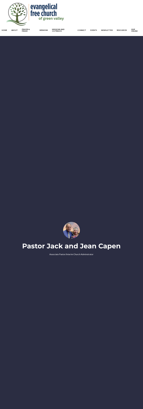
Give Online (134, 30)
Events (93, 30)
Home (4, 30)
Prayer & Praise (26, 30)
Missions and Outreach (58, 30)
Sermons (43, 30)
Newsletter (107, 30)
